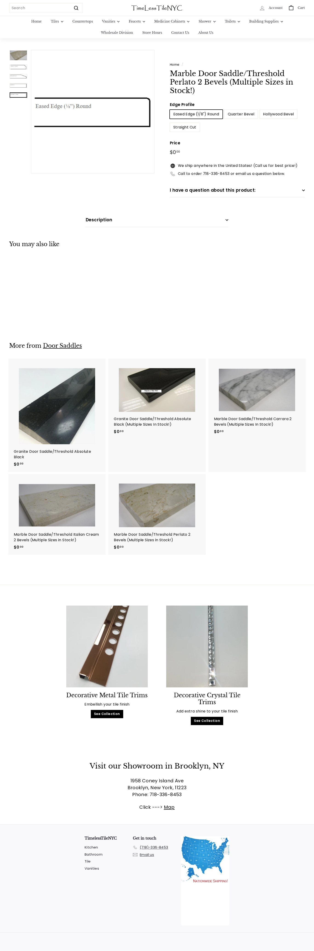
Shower (205, 21)
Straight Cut (184, 127)
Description (99, 220)
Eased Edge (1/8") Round (196, 114)
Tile (88, 861)
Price (175, 143)
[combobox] (46, 8)
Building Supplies (264, 21)
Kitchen (91, 847)
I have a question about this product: (213, 190)
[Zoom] (92, 111)
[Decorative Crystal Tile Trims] (207, 646)
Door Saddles (62, 345)
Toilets (231, 21)
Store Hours (152, 33)
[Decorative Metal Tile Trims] (107, 646)
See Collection (107, 714)
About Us (205, 33)
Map (169, 807)
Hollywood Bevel (278, 114)
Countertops (82, 21)
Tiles (55, 21)
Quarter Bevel (241, 114)
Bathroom (94, 854)
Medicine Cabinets (170, 21)
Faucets (135, 21)
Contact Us (180, 33)
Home (36, 21)
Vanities (109, 21)
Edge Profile (182, 104)
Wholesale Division (117, 33)
